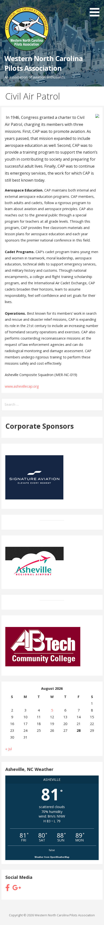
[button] (96, 9)
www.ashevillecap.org (22, 386)
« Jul (8, 749)
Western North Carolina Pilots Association (43, 63)
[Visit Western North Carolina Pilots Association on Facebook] (7, 889)
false (52, 850)
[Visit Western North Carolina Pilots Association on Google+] (16, 889)
